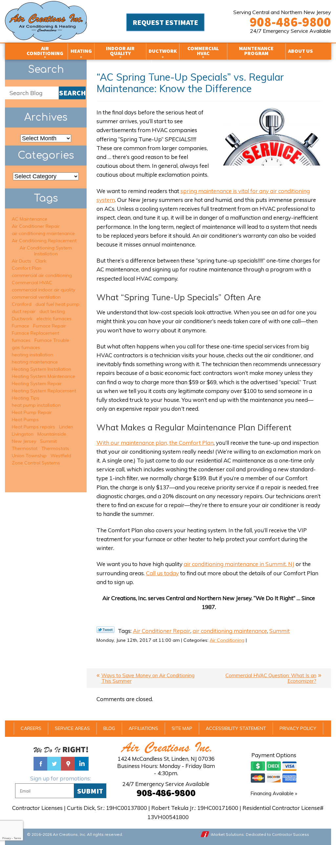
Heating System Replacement (44, 391)
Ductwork (22, 319)
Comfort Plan (26, 268)
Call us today (162, 573)
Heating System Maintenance (43, 376)
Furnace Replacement (35, 333)
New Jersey (24, 441)
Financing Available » (273, 793)
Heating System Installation (41, 369)
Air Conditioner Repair (161, 630)
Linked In (82, 764)
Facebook (40, 764)
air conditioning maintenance (230, 630)
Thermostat (24, 448)
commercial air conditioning (42, 275)
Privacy (6, 838)
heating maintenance (35, 362)
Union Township (29, 456)
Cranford (22, 304)
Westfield (61, 456)
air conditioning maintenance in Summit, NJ (239, 563)
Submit (90, 791)
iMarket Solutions (227, 834)
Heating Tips (25, 398)
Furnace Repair (49, 326)
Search (72, 92)
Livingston (22, 434)
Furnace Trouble (51, 340)
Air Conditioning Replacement (44, 241)
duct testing (52, 311)
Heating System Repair (37, 383)
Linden (66, 427)
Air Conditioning (227, 640)
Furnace (20, 326)
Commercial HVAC (32, 282)
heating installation (32, 355)
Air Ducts (21, 261)
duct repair (23, 311)
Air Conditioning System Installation (46, 251)
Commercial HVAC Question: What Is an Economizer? (270, 678)
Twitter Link (105, 629)
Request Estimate (165, 22)
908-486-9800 (290, 22)
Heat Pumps (25, 419)
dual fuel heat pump (57, 304)
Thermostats (55, 448)
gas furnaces (26, 347)
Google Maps (68, 764)
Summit (279, 630)
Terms (17, 838)
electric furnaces (54, 319)
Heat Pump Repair (32, 412)
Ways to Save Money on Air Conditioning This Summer (148, 678)
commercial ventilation (36, 297)
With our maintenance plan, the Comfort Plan (155, 442)
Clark (40, 261)
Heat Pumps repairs (33, 427)
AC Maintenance (29, 219)
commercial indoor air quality (43, 290)
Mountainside (51, 434)
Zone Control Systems (36, 463)
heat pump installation (36, 405)
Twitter (54, 764)
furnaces (21, 340)
